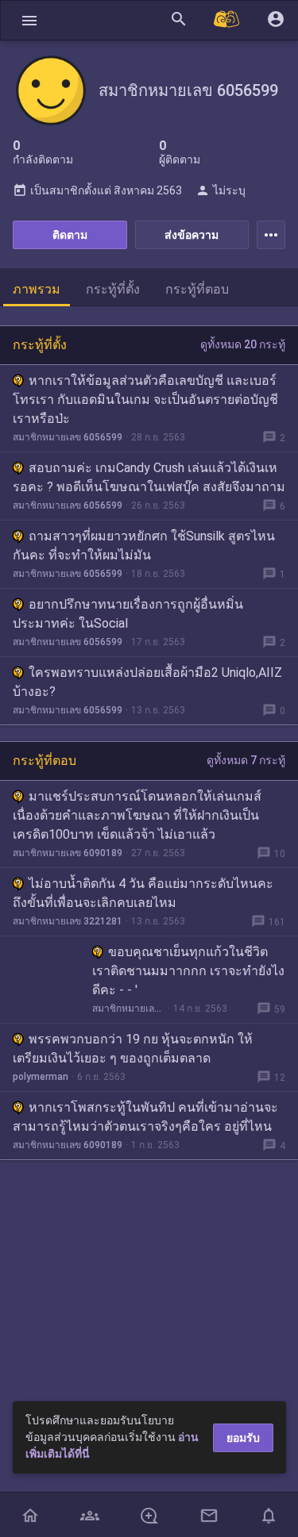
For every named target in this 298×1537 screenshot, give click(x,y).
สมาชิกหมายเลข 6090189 (67, 853)
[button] (29, 20)
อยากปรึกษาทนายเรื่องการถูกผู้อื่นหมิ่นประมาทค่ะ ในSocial (128, 614)
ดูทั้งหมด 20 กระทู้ (242, 344)
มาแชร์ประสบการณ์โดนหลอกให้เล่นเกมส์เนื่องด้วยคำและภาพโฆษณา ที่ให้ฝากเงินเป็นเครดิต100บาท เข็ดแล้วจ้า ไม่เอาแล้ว (137, 815)
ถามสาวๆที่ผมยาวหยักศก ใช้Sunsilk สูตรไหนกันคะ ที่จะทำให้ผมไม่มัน (144, 545)
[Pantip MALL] (227, 20)
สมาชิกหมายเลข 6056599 (67, 437)
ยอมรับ (243, 1437)
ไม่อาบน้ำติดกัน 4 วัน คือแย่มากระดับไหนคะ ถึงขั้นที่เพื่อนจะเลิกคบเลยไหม (143, 893)
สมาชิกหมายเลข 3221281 (67, 921)
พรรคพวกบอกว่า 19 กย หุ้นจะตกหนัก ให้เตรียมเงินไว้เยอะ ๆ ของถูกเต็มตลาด (133, 1049)
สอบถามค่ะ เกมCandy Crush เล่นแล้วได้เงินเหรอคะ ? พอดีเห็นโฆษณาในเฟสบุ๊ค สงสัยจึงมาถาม (149, 477)
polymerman (40, 1076)
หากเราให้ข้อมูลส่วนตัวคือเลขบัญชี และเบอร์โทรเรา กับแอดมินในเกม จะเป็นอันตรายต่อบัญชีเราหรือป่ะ (145, 399)
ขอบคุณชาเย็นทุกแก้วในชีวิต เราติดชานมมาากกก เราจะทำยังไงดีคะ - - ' (188, 970)
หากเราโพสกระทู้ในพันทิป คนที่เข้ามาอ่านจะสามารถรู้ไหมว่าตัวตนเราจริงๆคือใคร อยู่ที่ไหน (145, 1117)
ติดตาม (69, 235)
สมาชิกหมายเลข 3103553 (128, 1008)
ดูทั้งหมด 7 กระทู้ (246, 760)
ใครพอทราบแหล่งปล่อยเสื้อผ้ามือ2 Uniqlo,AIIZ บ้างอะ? (147, 682)
